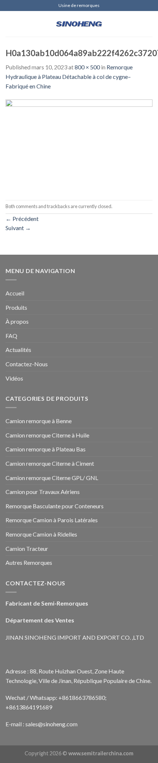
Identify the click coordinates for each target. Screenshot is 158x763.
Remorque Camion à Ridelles (41, 534)
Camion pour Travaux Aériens (43, 491)
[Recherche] (149, 24)
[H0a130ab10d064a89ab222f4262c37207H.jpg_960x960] (79, 144)
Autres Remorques (29, 562)
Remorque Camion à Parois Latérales (52, 519)
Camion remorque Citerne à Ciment (50, 463)
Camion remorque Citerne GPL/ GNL (52, 477)
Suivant (18, 227)
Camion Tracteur (27, 548)
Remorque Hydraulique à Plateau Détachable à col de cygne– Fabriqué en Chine (69, 76)
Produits (16, 307)
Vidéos (14, 378)
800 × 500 (87, 66)
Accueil (15, 293)
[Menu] (10, 24)
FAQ (11, 335)
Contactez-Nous (27, 363)
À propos (17, 321)
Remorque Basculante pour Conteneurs (55, 505)
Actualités (18, 349)
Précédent (22, 218)
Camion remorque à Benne (39, 420)
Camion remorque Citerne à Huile (47, 435)
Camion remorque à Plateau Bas (46, 449)
